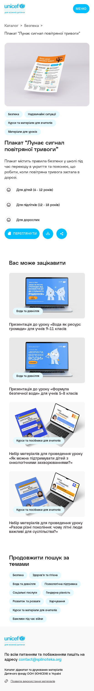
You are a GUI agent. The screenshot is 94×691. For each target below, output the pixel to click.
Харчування (57, 601)
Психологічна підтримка (61, 583)
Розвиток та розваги (26, 601)
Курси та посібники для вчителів (38, 440)
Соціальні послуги (25, 592)
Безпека (31, 25)
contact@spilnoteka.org (40, 659)
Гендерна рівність (58, 592)
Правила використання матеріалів (33, 681)
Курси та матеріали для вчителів (30, 122)
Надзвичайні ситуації (42, 114)
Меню (81, 8)
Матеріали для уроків (22, 131)
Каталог (11, 25)
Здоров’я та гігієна (45, 575)
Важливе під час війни (28, 618)
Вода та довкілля (27, 310)
